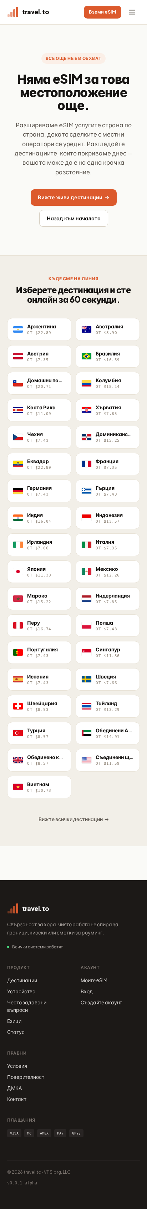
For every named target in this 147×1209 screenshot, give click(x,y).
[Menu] (132, 12)
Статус (16, 1032)
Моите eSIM (94, 980)
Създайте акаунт (101, 1002)
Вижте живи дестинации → (74, 197)
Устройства (21, 991)
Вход (87, 991)
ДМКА (14, 1088)
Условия (17, 1065)
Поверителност (25, 1077)
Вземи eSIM (102, 12)
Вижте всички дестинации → (74, 819)
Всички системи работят (37, 946)
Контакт (16, 1099)
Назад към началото (74, 218)
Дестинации (22, 980)
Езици (14, 1021)
